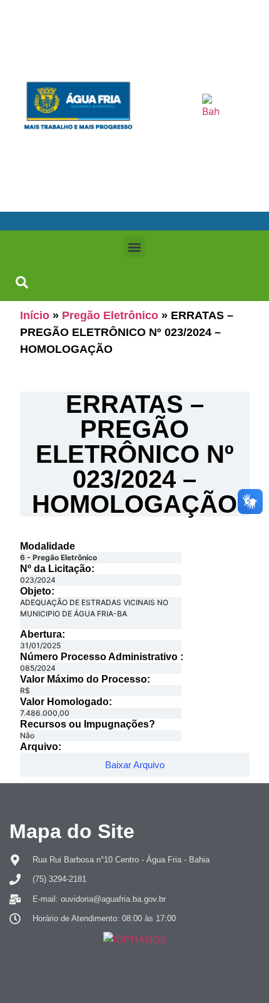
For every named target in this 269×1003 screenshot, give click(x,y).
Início (34, 315)
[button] (134, 247)
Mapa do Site (71, 831)
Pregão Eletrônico (110, 315)
